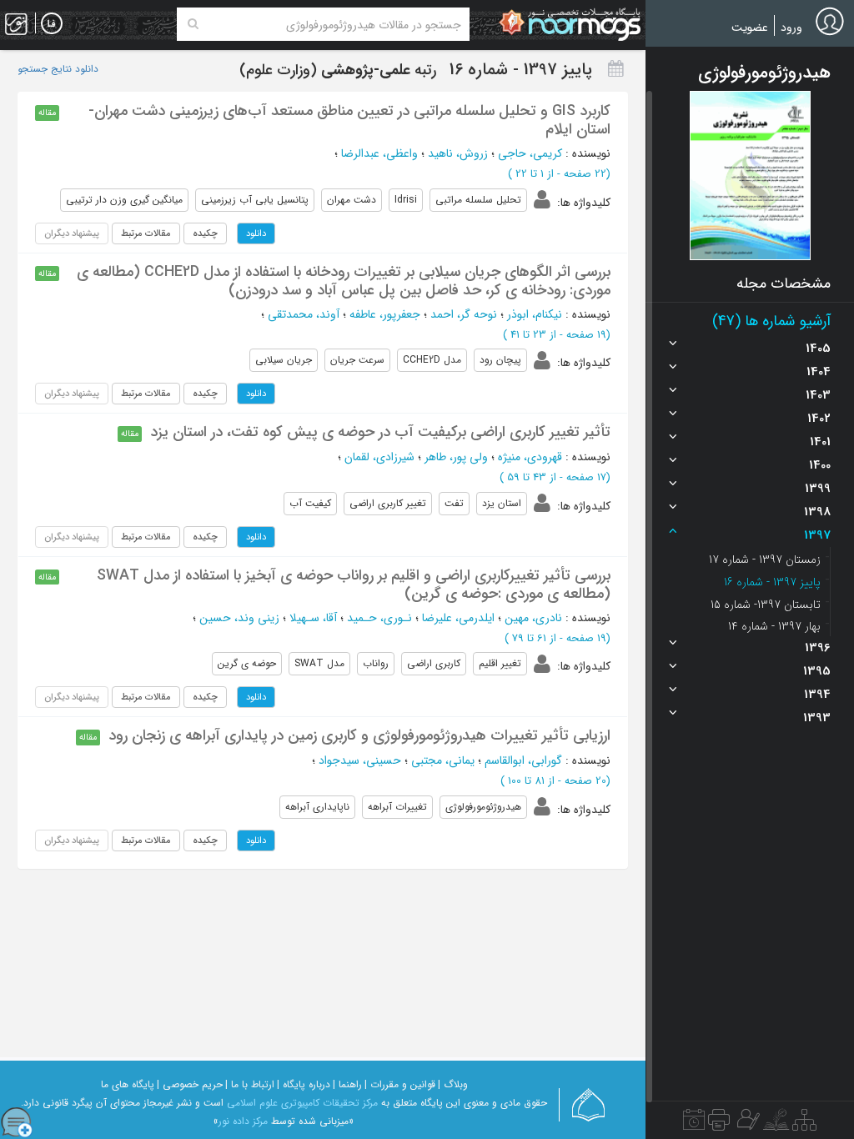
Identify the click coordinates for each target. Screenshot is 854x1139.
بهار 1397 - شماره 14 (774, 626)
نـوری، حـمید (379, 618)
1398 (817, 512)
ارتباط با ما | (249, 1084)
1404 (818, 372)
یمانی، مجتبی (443, 760)
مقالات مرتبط (146, 233)
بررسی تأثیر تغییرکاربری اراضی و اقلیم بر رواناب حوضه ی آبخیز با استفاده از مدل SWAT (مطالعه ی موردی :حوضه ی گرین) (353, 584)
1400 (820, 465)
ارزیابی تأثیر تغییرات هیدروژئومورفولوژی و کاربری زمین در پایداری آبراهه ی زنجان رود (359, 735)
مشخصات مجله (783, 283)
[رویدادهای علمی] (694, 1124)
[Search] (193, 24)
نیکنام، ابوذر (534, 314)
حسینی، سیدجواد (360, 760)
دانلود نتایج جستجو (58, 69)
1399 (818, 489)
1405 (818, 349)
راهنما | (347, 1084)
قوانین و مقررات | (399, 1084)
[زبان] (51, 24)
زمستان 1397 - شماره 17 (765, 559)
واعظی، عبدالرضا (379, 153)
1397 (817, 535)
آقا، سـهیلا (313, 618)
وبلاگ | (453, 1084)
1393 (817, 718)
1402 (819, 419)
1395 (817, 671)
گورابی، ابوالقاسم (523, 760)
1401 (820, 442)
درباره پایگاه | (303, 1084)
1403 (818, 395)
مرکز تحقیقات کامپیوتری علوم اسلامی (302, 1103)
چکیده (205, 233)
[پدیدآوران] (746, 1124)
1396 (818, 648)
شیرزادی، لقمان (379, 457)
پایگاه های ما (127, 1084)
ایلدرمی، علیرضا (458, 618)
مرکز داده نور (243, 1121)
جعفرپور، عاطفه (384, 314)
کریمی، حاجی (530, 153)
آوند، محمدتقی (303, 314)
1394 (817, 695)
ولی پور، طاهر (456, 457)
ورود (791, 27)
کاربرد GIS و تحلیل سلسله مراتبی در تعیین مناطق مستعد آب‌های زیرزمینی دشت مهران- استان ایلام (349, 120)
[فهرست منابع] (804, 1124)
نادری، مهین (533, 618)
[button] (750, 175)
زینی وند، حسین (239, 618)
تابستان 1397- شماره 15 (766, 604)
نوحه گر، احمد (463, 314)
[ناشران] (719, 1124)
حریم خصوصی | (190, 1084)
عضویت (749, 27)
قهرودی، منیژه (530, 457)
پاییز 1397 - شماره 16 (772, 582)
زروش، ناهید (458, 153)
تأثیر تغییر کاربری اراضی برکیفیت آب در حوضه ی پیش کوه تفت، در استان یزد (380, 432)
